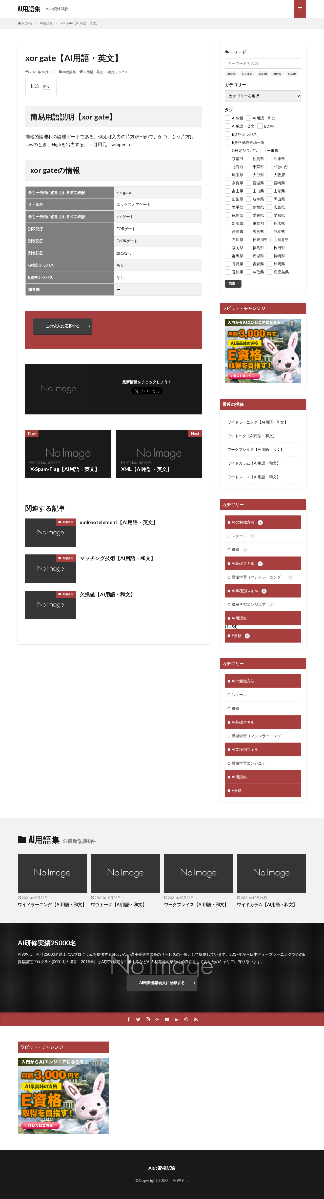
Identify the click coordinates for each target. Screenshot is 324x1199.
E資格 (240, 635)
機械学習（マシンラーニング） (261, 577)
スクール (242, 535)
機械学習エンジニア (252, 604)
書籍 (239, 549)
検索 (232, 283)
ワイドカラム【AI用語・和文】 (253, 463)
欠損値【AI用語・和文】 (107, 594)
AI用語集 (29, 9)
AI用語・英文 (93, 71)
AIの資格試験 (57, 8)
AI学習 (231, 73)
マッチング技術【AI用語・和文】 (118, 558)
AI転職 (263, 73)
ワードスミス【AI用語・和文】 (253, 476)
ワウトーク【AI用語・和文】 (252, 435)
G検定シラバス (117, 71)
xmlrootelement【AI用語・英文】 (119, 522)
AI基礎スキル (246, 563)
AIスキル (247, 73)
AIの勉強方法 (246, 522)
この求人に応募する (63, 326)
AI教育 (277, 73)
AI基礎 (292, 73)
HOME (27, 23)
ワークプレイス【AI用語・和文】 (255, 449)
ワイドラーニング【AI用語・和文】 (257, 422)
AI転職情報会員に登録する (162, 982)
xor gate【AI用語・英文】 (79, 23)
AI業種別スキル (248, 590)
